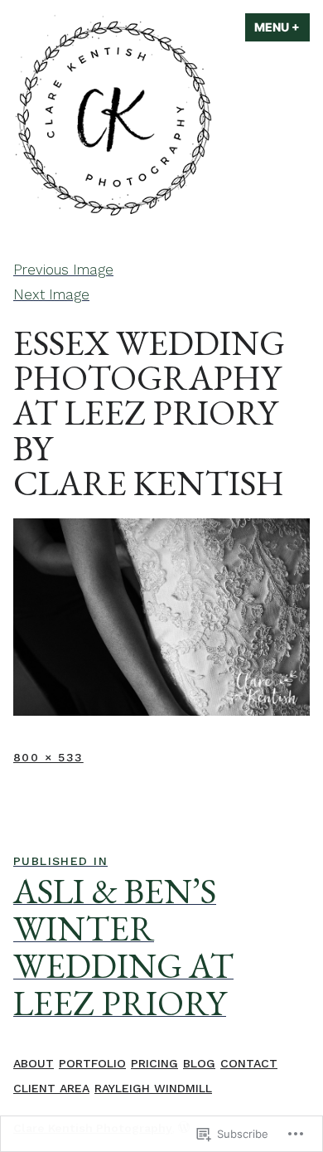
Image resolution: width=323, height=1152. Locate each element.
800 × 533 (48, 757)
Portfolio (92, 1063)
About (33, 1063)
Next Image (51, 294)
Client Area (51, 1088)
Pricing (154, 1063)
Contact (248, 1063)
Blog (199, 1063)
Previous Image (63, 269)
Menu (282, 27)
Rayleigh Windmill (153, 1088)
